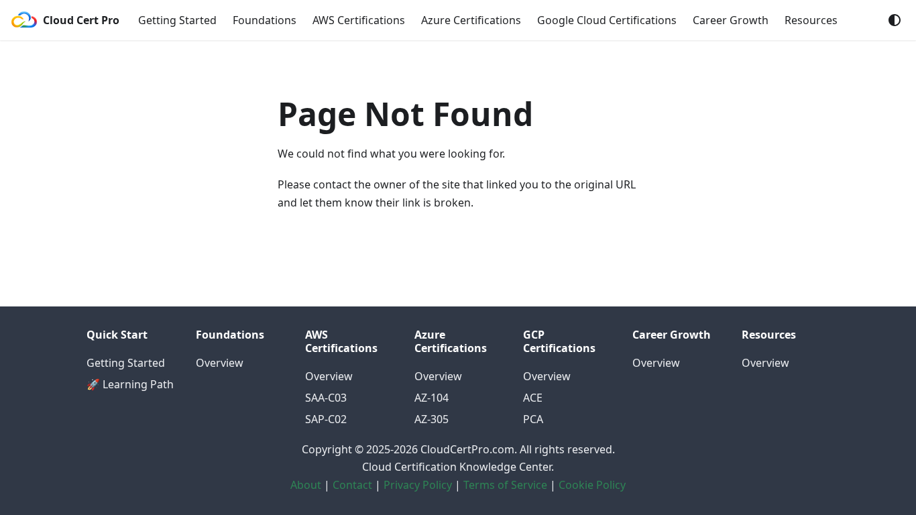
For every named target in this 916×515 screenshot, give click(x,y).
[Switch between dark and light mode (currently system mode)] (894, 20)
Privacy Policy (418, 484)
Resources (811, 20)
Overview (219, 362)
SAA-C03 (326, 397)
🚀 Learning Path (130, 384)
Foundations (264, 20)
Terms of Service (505, 484)
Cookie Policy (592, 484)
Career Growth (730, 20)
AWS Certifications (358, 20)
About (305, 484)
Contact (352, 484)
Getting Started (177, 20)
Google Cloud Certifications (607, 20)
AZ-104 (431, 397)
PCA (533, 419)
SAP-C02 (326, 419)
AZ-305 (431, 419)
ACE (532, 397)
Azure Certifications (471, 20)
